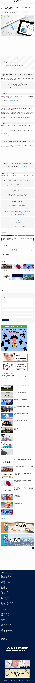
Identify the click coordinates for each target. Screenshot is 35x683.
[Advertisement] (17, 45)
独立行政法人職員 (4, 638)
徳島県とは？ (6, 61)
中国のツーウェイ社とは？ (8, 64)
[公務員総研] (17, 1)
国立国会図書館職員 (4, 591)
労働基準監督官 (3, 581)
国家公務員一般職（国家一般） (6, 576)
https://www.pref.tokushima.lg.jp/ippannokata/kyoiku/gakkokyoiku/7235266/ (20, 117)
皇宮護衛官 (3, 594)
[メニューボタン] (1, 1)
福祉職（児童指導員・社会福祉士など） (7, 631)
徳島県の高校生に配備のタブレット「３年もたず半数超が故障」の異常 (15, 59)
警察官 (2, 614)
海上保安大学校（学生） (5, 597)
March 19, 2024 (23, 196)
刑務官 (2, 592)
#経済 (21, 164)
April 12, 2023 (24, 166)
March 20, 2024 (25, 185)
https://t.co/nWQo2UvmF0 (22, 205)
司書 (2, 623)
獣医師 (2, 625)
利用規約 (14, 680)
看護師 (2, 629)
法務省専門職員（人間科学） (5, 582)
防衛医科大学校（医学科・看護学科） (7, 602)
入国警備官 (3, 593)
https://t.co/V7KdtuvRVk (17, 85)
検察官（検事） (3, 586)
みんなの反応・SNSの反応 (8, 67)
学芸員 (2, 621)
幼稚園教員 (3, 619)
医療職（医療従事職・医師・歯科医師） (7, 630)
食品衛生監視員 (3, 580)
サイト (3, 315)
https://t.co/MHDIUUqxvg (13, 220)
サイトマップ (17, 680)
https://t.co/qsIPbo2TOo (16, 164)
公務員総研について (6, 680)
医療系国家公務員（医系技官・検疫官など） (8, 605)
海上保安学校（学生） (4, 598)
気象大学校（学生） (4, 599)
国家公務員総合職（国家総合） (6, 575)
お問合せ (11, 680)
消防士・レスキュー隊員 (5, 615)
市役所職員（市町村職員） (5, 613)
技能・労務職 (3, 632)
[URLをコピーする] (31, 235)
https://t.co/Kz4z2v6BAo (22, 195)
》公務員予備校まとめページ (5, 518)
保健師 (2, 628)
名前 (3, 308)
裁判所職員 (3, 587)
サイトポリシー (22, 680)
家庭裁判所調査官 (4, 588)
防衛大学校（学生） (4, 601)
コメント (3, 297)
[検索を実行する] (33, 548)
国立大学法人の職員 (4, 639)
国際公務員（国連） (4, 640)
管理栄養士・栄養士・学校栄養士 (6, 624)
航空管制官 (3, 583)
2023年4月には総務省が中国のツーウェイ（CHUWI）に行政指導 (14, 65)
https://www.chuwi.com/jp (15, 135)
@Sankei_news (20, 220)
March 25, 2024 (23, 226)
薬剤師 (2, 626)
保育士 (2, 620)
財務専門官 (3, 578)
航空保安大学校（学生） (5, 603)
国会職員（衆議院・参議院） (5, 589)
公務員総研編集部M (5, 254)
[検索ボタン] (34, 1)
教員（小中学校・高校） (5, 618)
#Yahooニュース (15, 195)
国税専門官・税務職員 (4, 577)
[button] (4, 235)
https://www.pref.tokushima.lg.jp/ (14, 100)
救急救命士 (3, 616)
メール (3, 312)
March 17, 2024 (22, 87)
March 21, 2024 (21, 206)
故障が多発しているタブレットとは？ (10, 62)
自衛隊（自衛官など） (4, 604)
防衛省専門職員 (3, 596)
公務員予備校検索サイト (28, 680)
